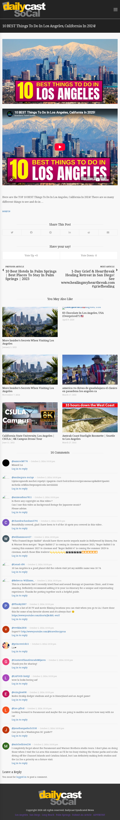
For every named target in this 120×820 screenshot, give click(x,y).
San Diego (35, 815)
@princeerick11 (20, 643)
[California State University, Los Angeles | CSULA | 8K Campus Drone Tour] (30, 417)
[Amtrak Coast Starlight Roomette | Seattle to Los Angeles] (90, 417)
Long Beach (48, 815)
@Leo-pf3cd (18, 708)
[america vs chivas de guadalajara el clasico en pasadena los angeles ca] (90, 370)
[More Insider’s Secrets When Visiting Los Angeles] (30, 322)
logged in (21, 776)
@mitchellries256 (21, 744)
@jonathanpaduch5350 (24, 728)
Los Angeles (21, 815)
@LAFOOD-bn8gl (21, 676)
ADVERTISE (99, 815)
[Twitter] (12, 232)
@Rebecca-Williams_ (23, 580)
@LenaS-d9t (18, 564)
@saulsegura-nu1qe (23, 477)
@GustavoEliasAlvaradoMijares (29, 659)
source (6, 211)
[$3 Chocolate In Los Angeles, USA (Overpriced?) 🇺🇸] (90, 308)
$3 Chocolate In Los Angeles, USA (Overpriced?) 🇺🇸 (83, 314)
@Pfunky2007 (19, 604)
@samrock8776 (20, 461)
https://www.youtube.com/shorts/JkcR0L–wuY (36, 615)
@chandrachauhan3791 (25, 520)
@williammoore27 (21, 536)
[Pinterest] (50, 232)
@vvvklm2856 (19, 627)
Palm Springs (63, 815)
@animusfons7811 (22, 497)
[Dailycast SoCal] (24, 9)
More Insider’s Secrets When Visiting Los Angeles (28, 342)
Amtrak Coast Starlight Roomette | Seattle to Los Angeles (88, 437)
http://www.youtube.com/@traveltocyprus (43, 631)
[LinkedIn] (69, 232)
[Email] (108, 232)
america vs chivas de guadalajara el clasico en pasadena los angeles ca (89, 389)
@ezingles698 (19, 692)
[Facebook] (31, 232)
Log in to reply (20, 468)
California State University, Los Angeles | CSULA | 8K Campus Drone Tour (28, 437)
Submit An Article (82, 815)
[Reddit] (88, 232)
